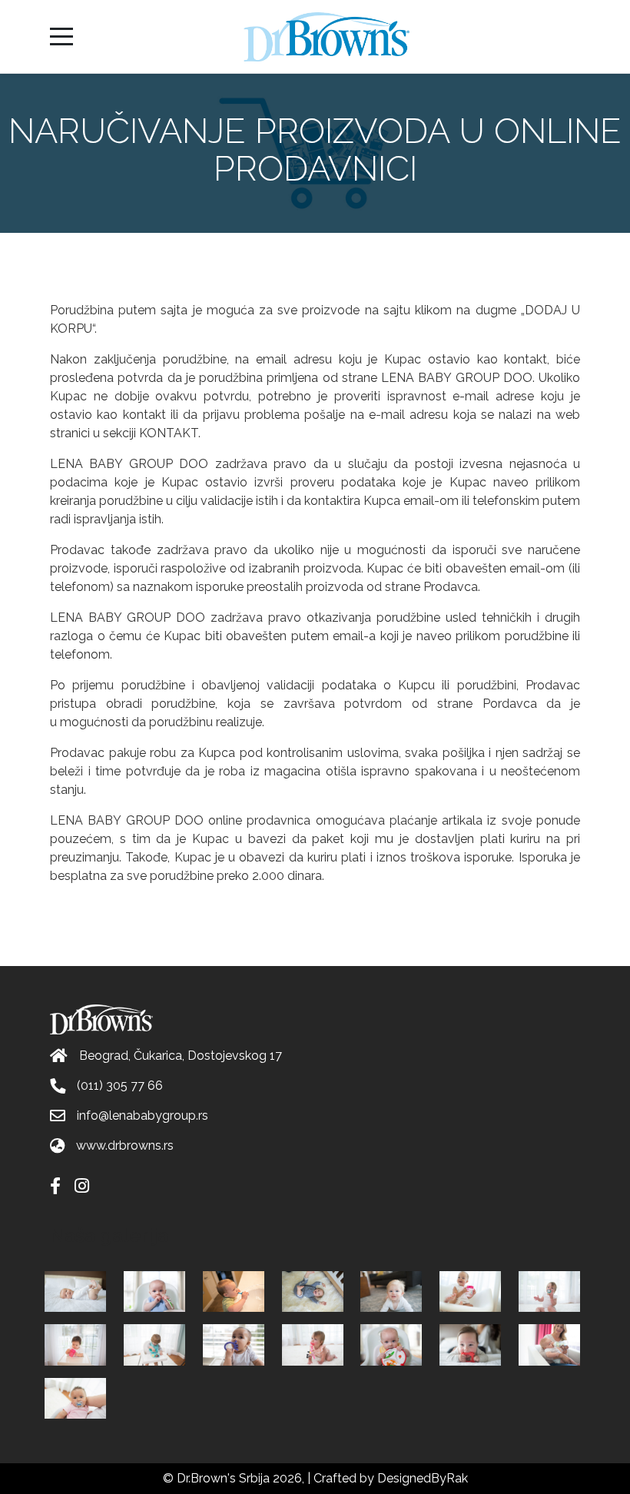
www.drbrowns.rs (125, 1145)
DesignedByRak (422, 1478)
